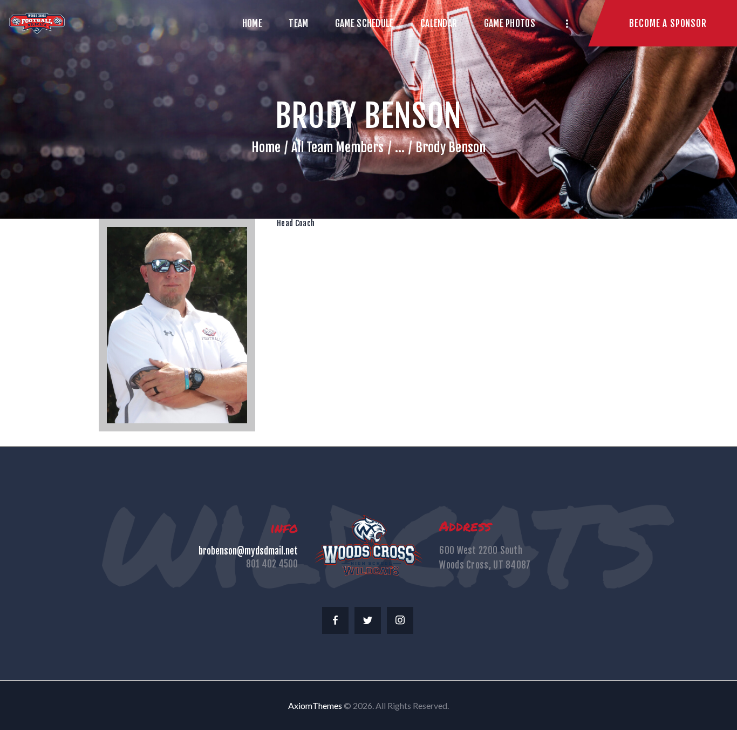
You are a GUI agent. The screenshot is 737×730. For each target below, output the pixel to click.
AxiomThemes (315, 705)
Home (266, 147)
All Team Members (337, 147)
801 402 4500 (272, 564)
